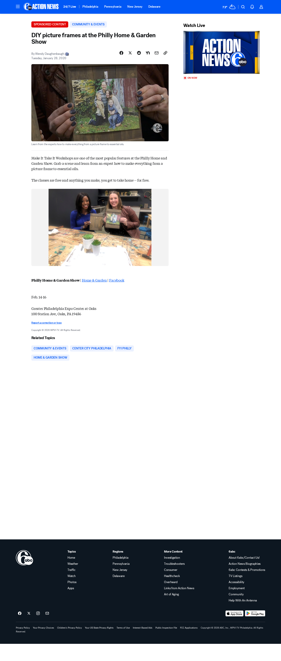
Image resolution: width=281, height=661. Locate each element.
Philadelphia (90, 7)
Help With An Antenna (243, 600)
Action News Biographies (245, 563)
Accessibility (236, 582)
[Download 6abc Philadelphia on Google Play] (255, 613)
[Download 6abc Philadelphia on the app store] (234, 613)
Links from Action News (179, 588)
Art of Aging (171, 594)
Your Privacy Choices (43, 628)
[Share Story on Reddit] (139, 53)
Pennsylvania (112, 7)
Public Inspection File (166, 628)
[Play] (221, 52)
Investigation (172, 557)
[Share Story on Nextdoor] (148, 53)
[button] (18, 6)
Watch (71, 576)
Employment (237, 588)
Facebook (116, 280)
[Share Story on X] (130, 53)
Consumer (170, 569)
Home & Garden (94, 280)
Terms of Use (123, 628)
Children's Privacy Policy (69, 628)
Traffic (71, 569)
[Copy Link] (165, 53)
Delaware (154, 7)
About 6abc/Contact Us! (244, 557)
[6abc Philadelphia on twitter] (29, 613)
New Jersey (134, 7)
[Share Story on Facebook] (121, 53)
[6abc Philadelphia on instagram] (38, 613)
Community (236, 594)
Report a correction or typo (46, 323)
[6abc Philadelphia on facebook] (20, 613)
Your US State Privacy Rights (99, 628)
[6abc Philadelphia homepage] (41, 7)
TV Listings (235, 576)
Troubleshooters (174, 563)
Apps (70, 588)
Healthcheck (172, 576)
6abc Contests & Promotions (247, 569)
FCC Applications (189, 628)
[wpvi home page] (24, 557)
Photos (71, 582)
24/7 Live (69, 7)
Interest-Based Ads (142, 628)
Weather (72, 563)
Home (71, 557)
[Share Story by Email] (156, 53)
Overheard (171, 582)
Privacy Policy (23, 628)
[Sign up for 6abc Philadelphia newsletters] (47, 613)
